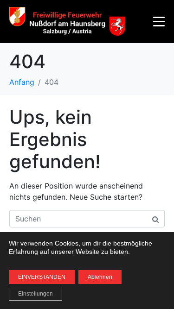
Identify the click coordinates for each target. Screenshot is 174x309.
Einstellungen (35, 293)
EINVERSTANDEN (41, 277)
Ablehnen (100, 277)
